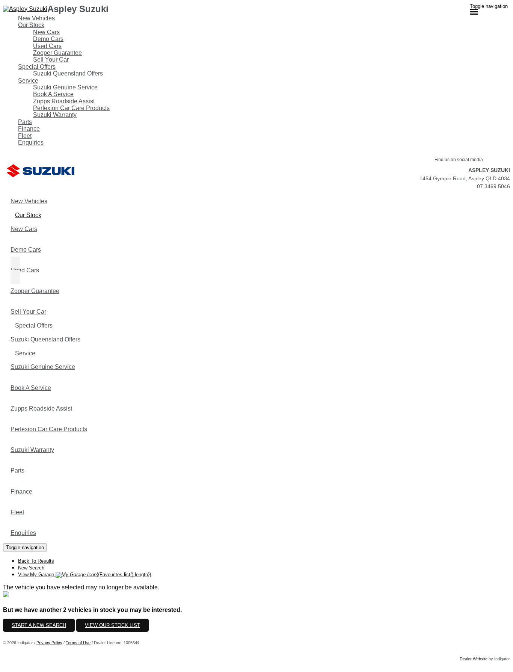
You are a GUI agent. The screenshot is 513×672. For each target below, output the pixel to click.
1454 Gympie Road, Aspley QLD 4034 (464, 178)
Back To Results (36, 561)
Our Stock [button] (31, 25)
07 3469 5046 (493, 186)
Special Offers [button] (37, 66)
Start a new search (39, 625)
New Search (31, 568)
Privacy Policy (49, 642)
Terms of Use (78, 642)
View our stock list (112, 625)
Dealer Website (473, 659)
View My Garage (84, 574)
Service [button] (28, 80)
